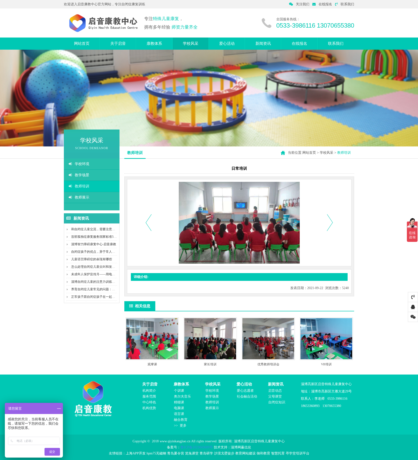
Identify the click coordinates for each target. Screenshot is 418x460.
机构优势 (149, 408)
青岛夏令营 (175, 453)
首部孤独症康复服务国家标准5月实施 (97, 236)
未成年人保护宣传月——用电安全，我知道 (101, 274)
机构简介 (149, 390)
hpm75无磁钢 (156, 453)
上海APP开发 (136, 453)
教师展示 (82, 197)
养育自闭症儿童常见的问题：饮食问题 (98, 289)
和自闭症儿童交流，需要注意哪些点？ (98, 229)
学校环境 (82, 164)
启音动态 (275, 390)
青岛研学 (206, 453)
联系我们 (347, 4)
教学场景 (82, 175)
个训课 (179, 390)
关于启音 (118, 43)
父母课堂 (275, 396)
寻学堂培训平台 (297, 453)
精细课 (179, 402)
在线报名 (325, 4)
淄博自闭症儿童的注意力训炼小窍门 (96, 282)
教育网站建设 (245, 453)
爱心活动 (227, 43)
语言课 (179, 414)
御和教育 (263, 453)
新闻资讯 (263, 43)
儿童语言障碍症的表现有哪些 (91, 259)
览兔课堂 (192, 453)
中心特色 (149, 402)
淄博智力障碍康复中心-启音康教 (93, 244)
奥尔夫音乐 (182, 396)
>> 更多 (180, 425)
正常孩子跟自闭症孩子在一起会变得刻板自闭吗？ (105, 297)
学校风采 (190, 43)
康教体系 (154, 43)
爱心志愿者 (245, 390)
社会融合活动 (247, 396)
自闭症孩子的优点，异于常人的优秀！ (98, 251)
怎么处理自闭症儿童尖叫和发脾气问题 (98, 266)
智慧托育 (278, 453)
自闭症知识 (276, 402)
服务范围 (149, 396)
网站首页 (82, 43)
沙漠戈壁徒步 (224, 453)
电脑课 (179, 408)
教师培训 (82, 186)
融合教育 (180, 420)
